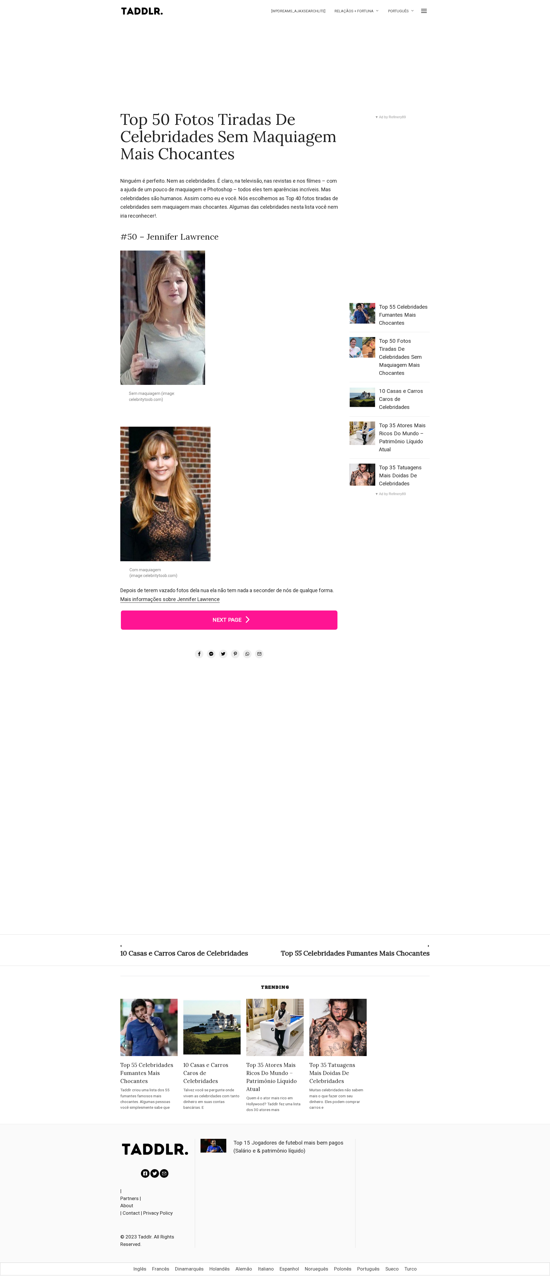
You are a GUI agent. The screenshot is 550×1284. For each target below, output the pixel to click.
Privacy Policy (158, 1213)
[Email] (164, 1173)
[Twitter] (154, 1173)
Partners (129, 1198)
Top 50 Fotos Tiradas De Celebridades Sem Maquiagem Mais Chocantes (400, 357)
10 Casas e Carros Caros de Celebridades (205, 1073)
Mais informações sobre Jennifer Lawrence (170, 599)
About (126, 1205)
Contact (131, 1213)
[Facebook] (145, 1173)
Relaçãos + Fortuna (354, 11)
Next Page (229, 620)
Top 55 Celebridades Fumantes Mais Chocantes (403, 315)
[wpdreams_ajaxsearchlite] (298, 11)
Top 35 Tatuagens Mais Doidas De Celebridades (400, 475)
